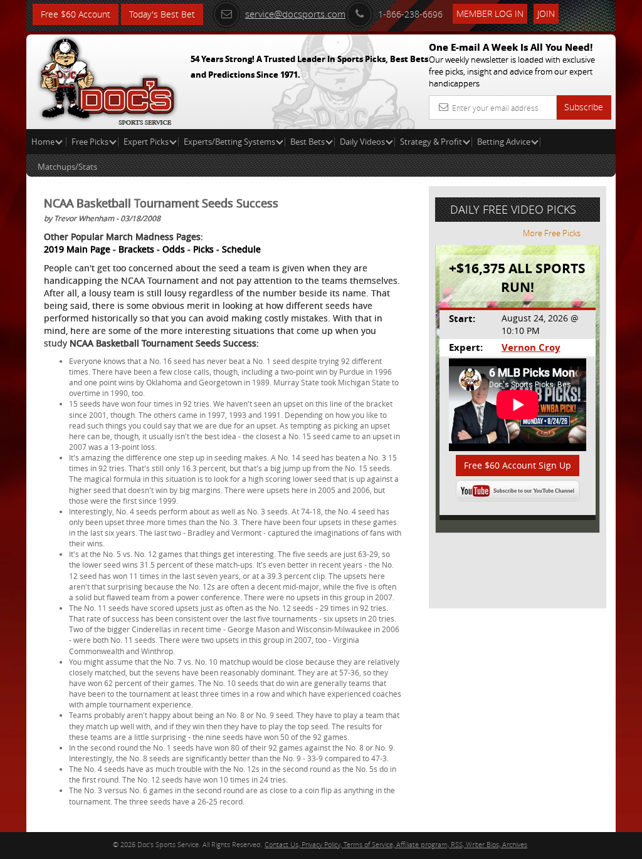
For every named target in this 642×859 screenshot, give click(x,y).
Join (546, 13)
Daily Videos (362, 141)
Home (43, 141)
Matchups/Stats (67, 166)
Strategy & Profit (431, 141)
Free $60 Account (75, 14)
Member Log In (490, 13)
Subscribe (583, 107)
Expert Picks (146, 141)
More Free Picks (552, 233)
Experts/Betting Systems (229, 141)
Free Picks (89, 141)
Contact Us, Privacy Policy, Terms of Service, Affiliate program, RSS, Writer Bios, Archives (396, 844)
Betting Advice (503, 141)
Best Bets (307, 141)
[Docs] (107, 78)
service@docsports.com (295, 14)
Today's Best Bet (162, 14)
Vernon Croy (531, 347)
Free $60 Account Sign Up (517, 465)
